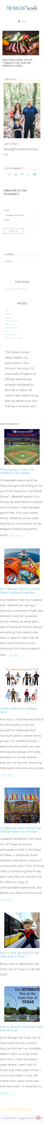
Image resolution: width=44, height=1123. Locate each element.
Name (7, 220)
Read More (15, 535)
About (8, 310)
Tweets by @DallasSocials (16, 289)
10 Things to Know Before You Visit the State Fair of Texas (20, 829)
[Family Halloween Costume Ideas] (22, 686)
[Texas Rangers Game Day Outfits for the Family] (22, 447)
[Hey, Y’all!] (22, 110)
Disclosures (10, 324)
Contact (8, 317)
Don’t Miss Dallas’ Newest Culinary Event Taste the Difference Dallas (17, 62)
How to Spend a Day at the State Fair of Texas (21, 1028)
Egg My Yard (10, 328)
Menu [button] (23, 21)
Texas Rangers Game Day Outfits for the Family (17, 471)
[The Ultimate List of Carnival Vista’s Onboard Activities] (22, 566)
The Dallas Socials (22, 7)
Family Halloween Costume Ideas (18, 710)
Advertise (9, 314)
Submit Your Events (14, 338)
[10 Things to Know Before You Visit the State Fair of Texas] (22, 805)
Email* (7, 210)
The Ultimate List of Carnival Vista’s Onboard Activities (20, 590)
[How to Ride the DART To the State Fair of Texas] (22, 930)
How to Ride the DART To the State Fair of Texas (19, 954)
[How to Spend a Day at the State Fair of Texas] (22, 1004)
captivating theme (25, 1118)
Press (7, 331)
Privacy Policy (11, 334)
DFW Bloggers (11, 321)
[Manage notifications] (38, 1118)
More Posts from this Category (17, 1109)
